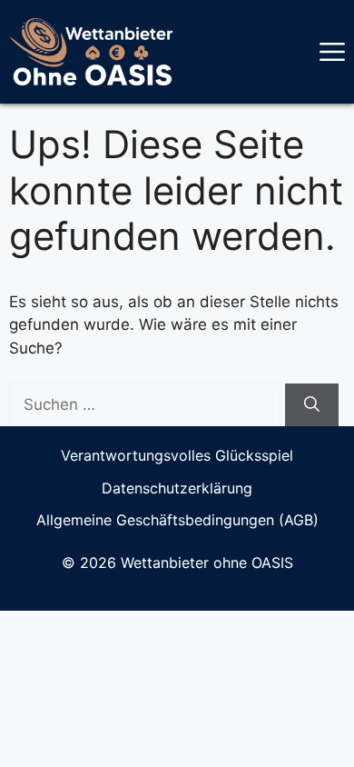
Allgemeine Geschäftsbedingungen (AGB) (177, 520)
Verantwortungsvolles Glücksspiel (177, 455)
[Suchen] (312, 405)
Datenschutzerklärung (177, 488)
